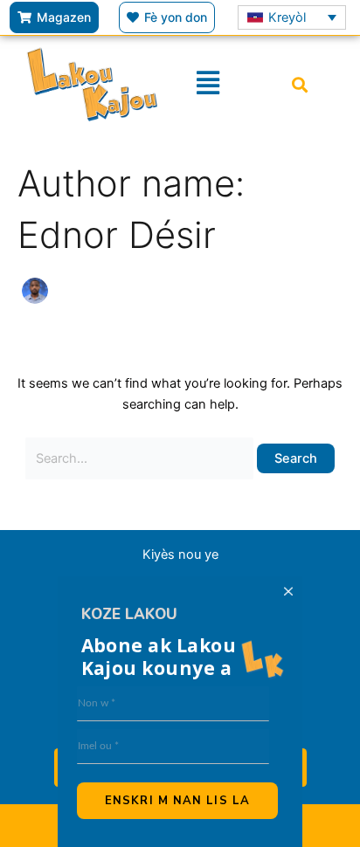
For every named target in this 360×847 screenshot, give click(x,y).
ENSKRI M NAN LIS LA (177, 801)
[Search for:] (141, 458)
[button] (299, 84)
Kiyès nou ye (180, 554)
